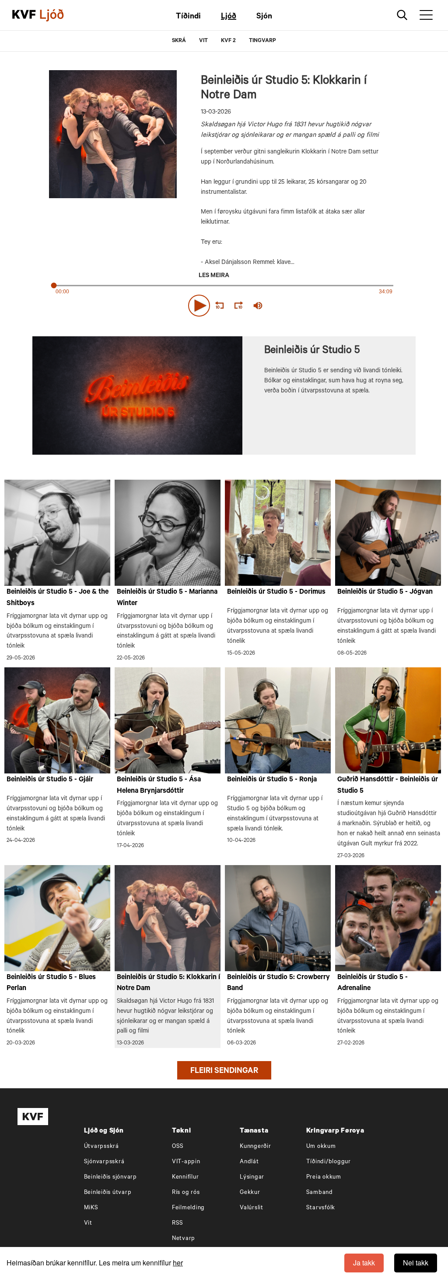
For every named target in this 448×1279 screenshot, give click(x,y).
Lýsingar (252, 1177)
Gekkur (250, 1193)
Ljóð (228, 17)
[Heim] (24, 15)
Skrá (179, 41)
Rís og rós (186, 1193)
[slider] (298, 305)
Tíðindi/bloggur (328, 1162)
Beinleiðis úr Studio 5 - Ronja (272, 780)
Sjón (264, 17)
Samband (319, 1193)
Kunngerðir (255, 1147)
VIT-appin (186, 1162)
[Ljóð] (59, 15)
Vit (88, 1223)
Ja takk (364, 1263)
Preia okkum (323, 1177)
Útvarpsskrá (101, 1147)
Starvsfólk (321, 1208)
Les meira (214, 276)
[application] (224, 304)
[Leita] (402, 15)
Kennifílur (185, 1177)
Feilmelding (188, 1208)
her (178, 1263)
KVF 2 (228, 41)
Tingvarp (262, 41)
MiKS (91, 1208)
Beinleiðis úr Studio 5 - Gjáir (50, 780)
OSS (178, 1147)
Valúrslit (251, 1208)
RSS (177, 1223)
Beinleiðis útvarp (108, 1193)
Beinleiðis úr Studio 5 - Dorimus (276, 592)
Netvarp (183, 1239)
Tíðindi (188, 17)
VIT (203, 41)
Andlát (249, 1162)
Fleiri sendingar (224, 1071)
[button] (199, 306)
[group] (258, 305)
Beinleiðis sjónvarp (110, 1177)
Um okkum (321, 1147)
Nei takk (415, 1263)
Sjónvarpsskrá (104, 1162)
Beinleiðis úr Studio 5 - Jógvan (385, 592)
